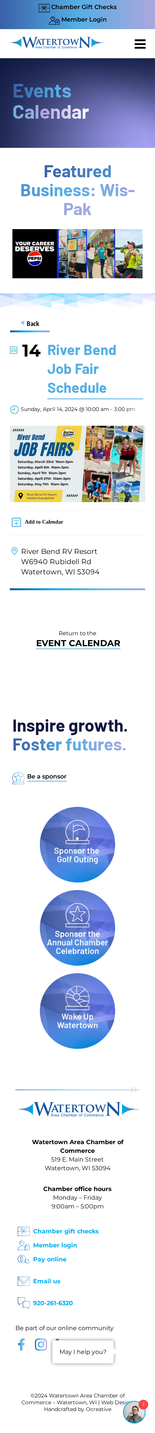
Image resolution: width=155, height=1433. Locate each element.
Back (30, 323)
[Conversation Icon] (24, 1301)
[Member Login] (24, 1243)
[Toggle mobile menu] (141, 43)
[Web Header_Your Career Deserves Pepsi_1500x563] (77, 232)
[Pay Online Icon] (24, 1257)
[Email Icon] (24, 1279)
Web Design (117, 1402)
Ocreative (98, 1409)
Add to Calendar (44, 522)
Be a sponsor (47, 776)
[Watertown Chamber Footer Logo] (77, 1105)
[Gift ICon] (24, 1229)
